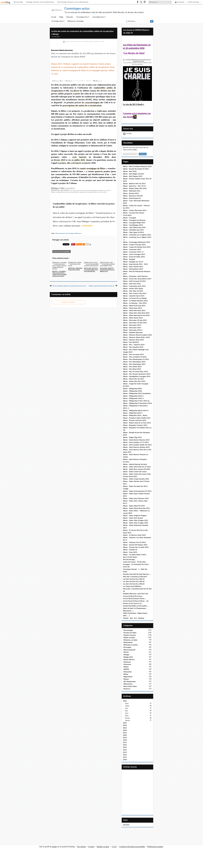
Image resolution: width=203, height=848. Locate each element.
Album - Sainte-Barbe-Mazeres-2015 (136, 440)
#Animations (128, 642)
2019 (125, 737)
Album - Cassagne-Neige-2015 (134, 223)
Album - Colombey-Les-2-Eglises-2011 (137, 235)
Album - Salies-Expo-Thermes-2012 (136, 498)
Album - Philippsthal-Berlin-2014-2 (135, 410)
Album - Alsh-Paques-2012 (132, 176)
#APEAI (126, 669)
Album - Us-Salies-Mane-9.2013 (134, 555)
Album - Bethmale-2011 (131, 191)
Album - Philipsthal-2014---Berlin (135, 415)
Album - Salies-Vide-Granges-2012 (135, 523)
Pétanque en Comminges (75, 21)
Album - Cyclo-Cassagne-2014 (134, 254)
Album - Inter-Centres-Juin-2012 (134, 293)
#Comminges (70, 233)
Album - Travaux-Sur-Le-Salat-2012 (136, 547)
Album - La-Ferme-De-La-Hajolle (135, 298)
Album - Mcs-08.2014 (131, 342)
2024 (125, 725)
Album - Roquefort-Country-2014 (135, 425)
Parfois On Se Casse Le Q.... (133, 603)
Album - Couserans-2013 (132, 249)
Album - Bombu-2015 (131, 193)
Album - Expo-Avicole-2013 (133, 266)
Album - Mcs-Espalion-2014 (133, 347)
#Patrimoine (127, 684)
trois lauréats (79, 157)
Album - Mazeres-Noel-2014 (133, 340)
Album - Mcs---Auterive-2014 (134, 345)
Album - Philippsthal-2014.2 (133, 396)
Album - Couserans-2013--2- (133, 252)
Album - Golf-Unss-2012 (132, 284)
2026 (125, 701)
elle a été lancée (74, 163)
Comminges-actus (76, 8)
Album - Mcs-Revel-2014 (132, 369)
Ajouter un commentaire (68, 302)
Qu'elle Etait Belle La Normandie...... (136, 606)
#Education (127, 672)
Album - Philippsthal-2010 (132, 391)
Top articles (81, 847)
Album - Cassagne (129, 218)
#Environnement (60, 233)
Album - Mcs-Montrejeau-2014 (134, 362)
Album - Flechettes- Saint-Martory (135, 276)
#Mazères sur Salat (130, 640)
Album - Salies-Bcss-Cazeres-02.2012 (136, 469)
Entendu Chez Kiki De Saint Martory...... (137, 574)
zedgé (54, 847)
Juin (126, 708)
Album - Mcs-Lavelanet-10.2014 (134, 357)
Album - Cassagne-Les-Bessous (134, 220)
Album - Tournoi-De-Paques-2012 (135, 545)
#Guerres (126, 689)
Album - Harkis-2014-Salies (133, 288)
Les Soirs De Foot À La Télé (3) (133, 584)
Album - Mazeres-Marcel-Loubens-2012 (137, 335)
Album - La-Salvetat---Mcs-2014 (135, 303)
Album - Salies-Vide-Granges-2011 (135, 520)
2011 (125, 757)
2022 (125, 730)
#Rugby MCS (128, 657)
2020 (125, 735)
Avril (126, 713)
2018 (125, 740)
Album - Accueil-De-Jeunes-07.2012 (136, 169)
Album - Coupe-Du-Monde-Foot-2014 (136, 247)
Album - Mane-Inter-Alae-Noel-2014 (136, 313)
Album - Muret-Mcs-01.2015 (133, 379)
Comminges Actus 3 (57, 21)
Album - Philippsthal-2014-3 (133, 398)
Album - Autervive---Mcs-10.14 (134, 186)
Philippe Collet (100, 81)
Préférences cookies (155, 847)
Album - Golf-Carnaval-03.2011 (134, 281)
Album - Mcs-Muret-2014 (132, 366)
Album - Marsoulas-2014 (132, 328)
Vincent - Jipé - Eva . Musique (133, 618)
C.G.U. (114, 847)
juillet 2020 (79, 160)
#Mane (125, 667)
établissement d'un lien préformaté (65, 192)
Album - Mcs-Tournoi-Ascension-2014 (136, 374)
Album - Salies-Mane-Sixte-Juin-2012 (136, 508)
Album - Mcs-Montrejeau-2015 (134, 364)
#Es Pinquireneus (129, 681)
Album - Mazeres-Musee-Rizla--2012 (136, 337)
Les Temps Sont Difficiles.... (133, 586)
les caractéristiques (91, 102)
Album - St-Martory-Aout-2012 (134, 535)
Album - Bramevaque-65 (132, 198)
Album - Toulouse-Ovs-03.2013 (134, 542)
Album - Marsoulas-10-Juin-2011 (135, 320)
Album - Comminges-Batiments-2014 (136, 242)
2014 (125, 750)
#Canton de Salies (129, 633)
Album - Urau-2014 (130, 552)
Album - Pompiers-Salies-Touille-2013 (136, 418)
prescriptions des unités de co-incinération (82, 105)
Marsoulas (69, 17)
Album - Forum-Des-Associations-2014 (137, 279)
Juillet (127, 706)
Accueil (53, 17)
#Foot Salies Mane (130, 686)
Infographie (57, 81)
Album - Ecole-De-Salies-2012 (134, 257)
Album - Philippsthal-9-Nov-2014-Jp (136, 401)
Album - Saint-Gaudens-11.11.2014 (136, 442)
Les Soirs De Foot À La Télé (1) (133, 579)
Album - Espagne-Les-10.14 (133, 262)
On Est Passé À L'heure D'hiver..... (135, 598)
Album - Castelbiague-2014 (133, 225)
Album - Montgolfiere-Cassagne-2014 (136, 376)
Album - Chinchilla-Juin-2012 (133, 230)
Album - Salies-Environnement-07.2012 (137, 491)
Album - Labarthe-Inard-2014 (133, 296)
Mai (126, 711)
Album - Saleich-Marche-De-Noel (135, 464)
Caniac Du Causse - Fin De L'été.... (135, 562)
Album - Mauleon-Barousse (133, 332)
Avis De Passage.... (129, 559)
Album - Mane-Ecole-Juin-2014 (134, 306)
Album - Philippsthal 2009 (132, 388)
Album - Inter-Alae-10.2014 (133, 291)
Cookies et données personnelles (132, 847)
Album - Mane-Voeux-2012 (133, 318)
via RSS (128, 133)
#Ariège (126, 655)
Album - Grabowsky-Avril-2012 (134, 286)
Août (126, 703)
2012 (125, 755)
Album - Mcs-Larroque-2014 (133, 354)
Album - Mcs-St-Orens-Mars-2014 (135, 371)
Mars (127, 715)
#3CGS (125, 652)
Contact (91, 847)
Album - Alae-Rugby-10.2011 (133, 174)
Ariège (61, 17)
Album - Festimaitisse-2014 (133, 269)
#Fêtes (125, 674)
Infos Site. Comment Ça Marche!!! (135, 576)
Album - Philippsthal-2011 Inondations (137, 393)
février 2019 (59, 160)
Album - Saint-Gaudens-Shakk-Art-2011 (137, 445)
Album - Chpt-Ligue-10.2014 (133, 232)
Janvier (127, 720)
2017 (125, 742)
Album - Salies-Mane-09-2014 (134, 506)
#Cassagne (127, 647)
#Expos (126, 679)
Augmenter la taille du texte (107, 79)
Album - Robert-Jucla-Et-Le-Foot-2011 (137, 423)
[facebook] (137, 2)
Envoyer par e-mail (114, 79)
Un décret (74, 90)
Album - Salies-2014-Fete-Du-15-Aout (137, 467)
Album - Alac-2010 (129, 171)
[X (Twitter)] (141, 2)
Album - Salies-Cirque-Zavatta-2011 (136, 479)
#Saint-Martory (129, 659)
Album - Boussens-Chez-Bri (133, 196)
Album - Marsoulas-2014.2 (132, 330)
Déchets (69, 81)
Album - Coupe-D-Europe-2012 (134, 244)
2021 (125, 733)
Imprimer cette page (110, 79)
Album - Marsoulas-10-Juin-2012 (135, 323)
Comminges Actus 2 (98, 17)
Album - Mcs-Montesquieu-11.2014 (136, 359)
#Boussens (78, 233)
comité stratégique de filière (92, 168)
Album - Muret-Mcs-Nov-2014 (134, 381)
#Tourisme (127, 664)
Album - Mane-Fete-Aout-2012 (134, 310)
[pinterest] (144, 2)
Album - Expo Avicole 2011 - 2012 (135, 264)
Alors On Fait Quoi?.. (130, 557)
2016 (125, 745)
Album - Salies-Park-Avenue (133, 518)
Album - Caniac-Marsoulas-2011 (134, 210)
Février (127, 718)
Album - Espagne (129, 259)
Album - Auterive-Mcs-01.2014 (134, 183)
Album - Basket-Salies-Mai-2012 (135, 188)
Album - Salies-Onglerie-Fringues (135, 515)
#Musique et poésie (130, 645)
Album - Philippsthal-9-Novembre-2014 (137, 403)
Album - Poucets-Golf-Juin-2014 (134, 420)
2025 (125, 723)
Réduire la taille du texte (103, 79)
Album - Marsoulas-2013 (132, 325)
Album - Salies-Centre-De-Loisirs (135, 471)
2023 (125, 728)
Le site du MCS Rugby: (133, 104)
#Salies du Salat (129, 637)
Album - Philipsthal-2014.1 (132, 413)
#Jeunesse (127, 662)
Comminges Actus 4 (82, 17)
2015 (125, 747)
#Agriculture (127, 677)
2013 (125, 752)
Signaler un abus (103, 847)
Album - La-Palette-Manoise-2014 (135, 301)
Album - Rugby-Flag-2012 (132, 437)
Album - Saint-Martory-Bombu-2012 (136, 447)
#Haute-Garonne (129, 635)
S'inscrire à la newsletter (61, 251)
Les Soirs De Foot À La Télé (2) (133, 581)
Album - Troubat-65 (130, 550)
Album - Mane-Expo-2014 (132, 308)
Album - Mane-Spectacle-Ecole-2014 (136, 315)
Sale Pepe (126, 825)
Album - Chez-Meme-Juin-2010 (134, 227)
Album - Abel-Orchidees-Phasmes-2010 (137, 166)
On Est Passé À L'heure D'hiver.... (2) (135, 601)
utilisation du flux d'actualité (86, 192)
